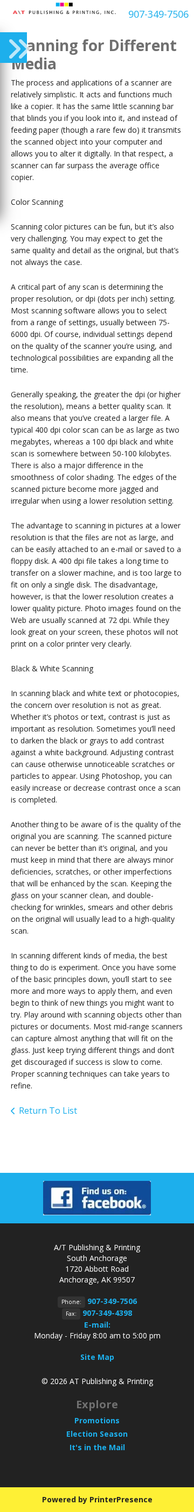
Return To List (48, 1110)
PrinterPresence (121, 1499)
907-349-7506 (158, 14)
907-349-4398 (107, 1313)
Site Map (97, 1357)
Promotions (97, 1420)
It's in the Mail (97, 1447)
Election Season (97, 1434)
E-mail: (97, 1325)
